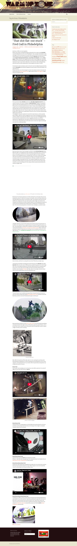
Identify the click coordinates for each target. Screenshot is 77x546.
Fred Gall (41, 46)
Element (60, 54)
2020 (60, 50)
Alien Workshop (56, 52)
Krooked (55, 58)
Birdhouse (53, 53)
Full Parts (21, 46)
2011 (57, 48)
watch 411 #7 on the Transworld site (19, 460)
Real (59, 58)
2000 (60, 46)
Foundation (54, 56)
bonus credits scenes (30, 323)
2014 (61, 48)
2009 (53, 48)
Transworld (54, 62)
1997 (58, 47)
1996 (56, 46)
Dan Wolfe (30, 46)
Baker (64, 52)
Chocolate (64, 53)
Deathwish (56, 54)
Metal (57, 58)
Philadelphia (15, 48)
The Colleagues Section (56, 39)
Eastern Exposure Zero (24, 71)
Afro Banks (25, 269)
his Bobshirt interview (21, 502)
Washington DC (59, 62)
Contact (29, 14)
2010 (55, 48)
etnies (62, 54)
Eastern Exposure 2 (36, 46)
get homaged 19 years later (32, 294)
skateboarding (56, 60)
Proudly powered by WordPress (14, 543)
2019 (57, 50)
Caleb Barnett (61, 53)
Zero (63, 62)
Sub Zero (18, 48)
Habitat (65, 56)
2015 (63, 48)
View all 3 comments (17, 524)
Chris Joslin (53, 54)
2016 (64, 48)
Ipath (53, 58)
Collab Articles (11, 14)
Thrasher (63, 60)
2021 (62, 50)
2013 (60, 48)
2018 (55, 50)
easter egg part (40, 71)
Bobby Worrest (57, 53)
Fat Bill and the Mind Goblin (56, 37)
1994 (26, 46)
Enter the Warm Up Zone (21, 14)
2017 (53, 50)
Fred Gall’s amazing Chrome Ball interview (30, 227)
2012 (58, 48)
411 (28, 46)
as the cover (27, 194)
